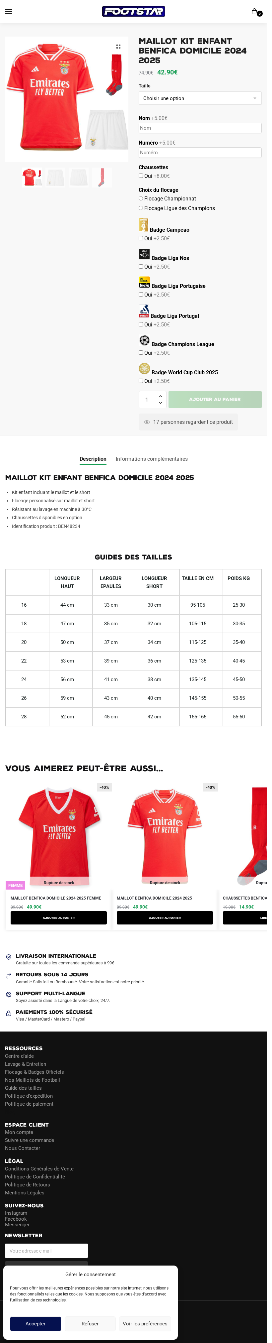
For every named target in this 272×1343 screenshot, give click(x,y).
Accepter (35, 1324)
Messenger (17, 1225)
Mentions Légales (24, 1192)
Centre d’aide (19, 1056)
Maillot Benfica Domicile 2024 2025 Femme (56, 898)
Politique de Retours (27, 1184)
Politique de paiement (29, 1104)
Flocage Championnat (169, 198)
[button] (118, 46)
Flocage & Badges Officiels (34, 1072)
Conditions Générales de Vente (39, 1168)
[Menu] (15, 12)
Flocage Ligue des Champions (179, 208)
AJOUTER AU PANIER (59, 917)
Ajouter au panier (215, 399)
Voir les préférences (145, 1324)
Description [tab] (93, 459)
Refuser (90, 1324)
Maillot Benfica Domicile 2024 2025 (154, 898)
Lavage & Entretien (25, 1064)
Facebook (16, 1219)
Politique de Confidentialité (35, 1176)
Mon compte (19, 1132)
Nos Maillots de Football (32, 1080)
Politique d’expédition (29, 1096)
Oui (156, 176)
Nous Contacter (22, 1148)
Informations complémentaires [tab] (152, 459)
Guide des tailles (23, 1088)
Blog (10, 1112)
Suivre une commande (29, 1140)
